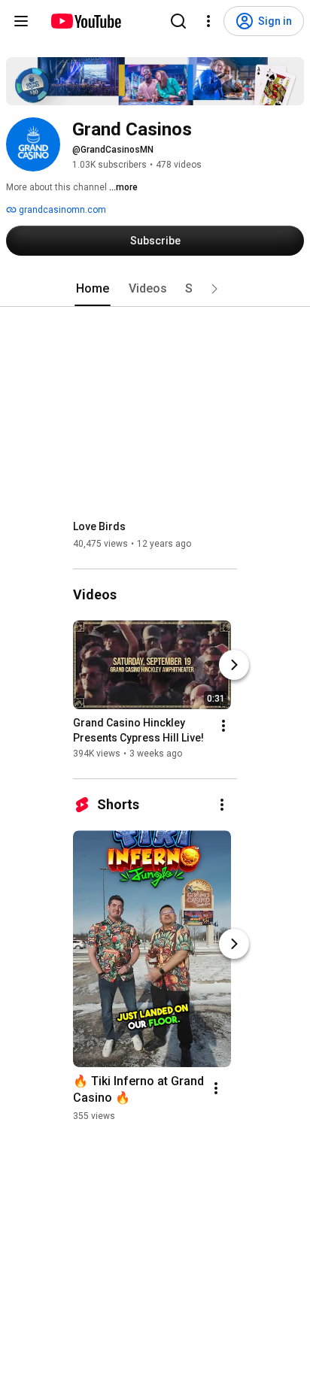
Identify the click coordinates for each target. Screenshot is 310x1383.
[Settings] (208, 21)
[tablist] (155, 289)
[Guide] (21, 21)
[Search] (178, 21)
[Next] (234, 665)
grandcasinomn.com (61, 210)
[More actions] (223, 726)
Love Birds (99, 526)
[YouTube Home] (85, 21)
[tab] (92, 289)
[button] (214, 289)
